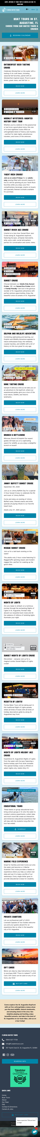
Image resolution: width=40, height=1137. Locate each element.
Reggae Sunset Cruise (14, 547)
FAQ (3, 1104)
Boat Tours (6, 1097)
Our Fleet (5, 1102)
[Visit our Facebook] (4, 1055)
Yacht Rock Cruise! (13, 174)
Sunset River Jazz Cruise (16, 229)
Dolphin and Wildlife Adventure (20, 333)
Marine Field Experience (16, 861)
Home (4, 1095)
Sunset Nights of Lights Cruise (19, 655)
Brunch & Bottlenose (14, 434)
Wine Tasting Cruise (14, 384)
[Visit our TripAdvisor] (12, 1055)
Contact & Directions (9, 1107)
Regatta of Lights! (13, 701)
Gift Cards (9, 967)
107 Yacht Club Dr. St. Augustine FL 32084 (21, 1048)
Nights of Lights (12, 602)
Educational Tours (13, 806)
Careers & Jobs (7, 1109)
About (4, 1100)
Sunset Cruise (11, 280)
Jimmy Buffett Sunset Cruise (18, 483)
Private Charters (12, 916)
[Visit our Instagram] (8, 1055)
